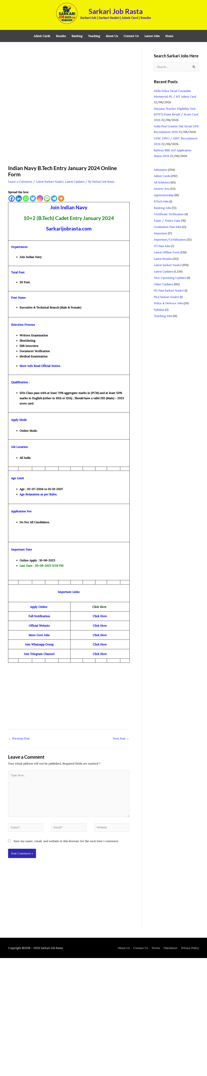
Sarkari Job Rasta (116, 11)
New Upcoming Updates (170, 278)
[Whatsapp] (26, 198)
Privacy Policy (190, 948)
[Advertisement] (68, 77)
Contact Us (140, 948)
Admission (160, 169)
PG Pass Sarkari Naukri (169, 290)
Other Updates (163, 284)
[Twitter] (33, 198)
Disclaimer (170, 948)
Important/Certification (170, 239)
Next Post (121, 738)
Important (160, 233)
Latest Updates (74, 181)
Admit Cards (162, 176)
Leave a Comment (20, 181)
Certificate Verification (169, 214)
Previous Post (19, 738)
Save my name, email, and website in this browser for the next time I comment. (66, 841)
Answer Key (162, 188)
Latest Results (163, 259)
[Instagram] (40, 198)
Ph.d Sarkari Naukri (166, 297)
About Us (124, 948)
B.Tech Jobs (161, 201)
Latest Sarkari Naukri (49, 181)
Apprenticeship (164, 195)
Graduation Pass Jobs (167, 227)
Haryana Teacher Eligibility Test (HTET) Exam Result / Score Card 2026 (176, 114)
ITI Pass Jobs (162, 246)
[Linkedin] (19, 198)
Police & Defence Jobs (168, 303)
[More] (61, 198)
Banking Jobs (162, 208)
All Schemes (162, 182)
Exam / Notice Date (167, 220)
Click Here (100, 635)
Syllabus (159, 309)
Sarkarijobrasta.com (69, 228)
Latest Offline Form (167, 252)
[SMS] (47, 198)
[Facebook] (11, 198)
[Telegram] (54, 198)
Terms (156, 948)
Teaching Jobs (163, 316)
